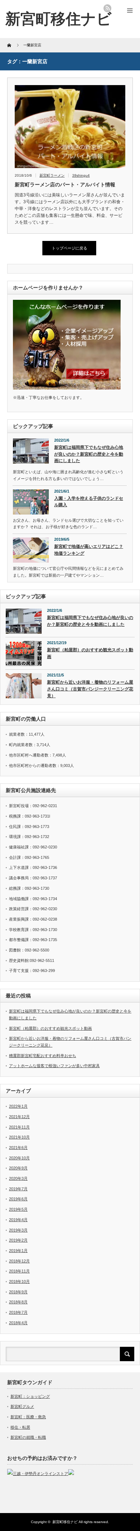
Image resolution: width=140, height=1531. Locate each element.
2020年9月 (18, 1168)
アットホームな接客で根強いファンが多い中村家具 (54, 1066)
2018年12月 (19, 1261)
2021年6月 (18, 1147)
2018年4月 (18, 1323)
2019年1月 (18, 1250)
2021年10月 (19, 1137)
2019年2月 (18, 1240)
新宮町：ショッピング (30, 1396)
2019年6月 (18, 1199)
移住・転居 (20, 1427)
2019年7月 (18, 1189)
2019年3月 (18, 1230)
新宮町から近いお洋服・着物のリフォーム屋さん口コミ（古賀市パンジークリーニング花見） (90, 689)
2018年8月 (18, 1302)
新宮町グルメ (22, 1406)
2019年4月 (18, 1220)
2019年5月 (18, 1209)
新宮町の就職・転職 (28, 1437)
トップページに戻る (69, 248)
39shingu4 (81, 175)
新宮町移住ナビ (65, 1522)
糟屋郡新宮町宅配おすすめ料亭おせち (42, 1055)
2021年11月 (19, 1127)
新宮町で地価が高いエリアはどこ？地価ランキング (88, 550)
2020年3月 (18, 1178)
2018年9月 (18, 1292)
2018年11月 (19, 1271)
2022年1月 (18, 1106)
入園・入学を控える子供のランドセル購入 (88, 502)
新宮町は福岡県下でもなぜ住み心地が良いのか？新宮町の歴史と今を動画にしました (88, 454)
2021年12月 (19, 1116)
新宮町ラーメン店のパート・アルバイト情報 (65, 184)
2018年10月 (19, 1281)
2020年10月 (19, 1158)
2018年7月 (18, 1312)
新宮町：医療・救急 (28, 1417)
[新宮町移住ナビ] (58, 18)
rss (107, 8)
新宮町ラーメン (52, 175)
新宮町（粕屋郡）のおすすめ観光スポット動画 (90, 653)
